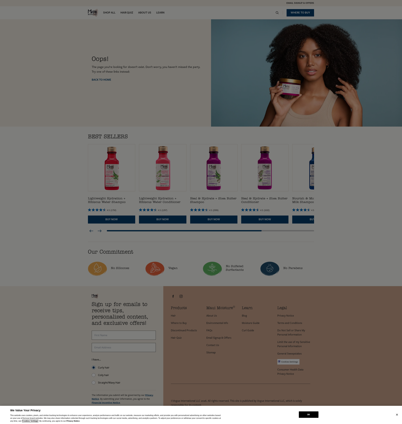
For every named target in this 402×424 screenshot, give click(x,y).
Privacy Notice (73, 421)
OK (308, 414)
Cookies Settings (30, 421)
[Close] (397, 414)
